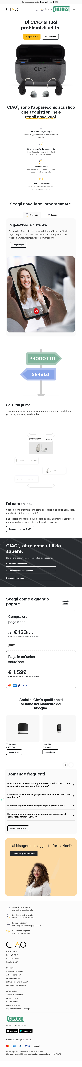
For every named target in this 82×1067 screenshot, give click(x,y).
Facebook (10, 1039)
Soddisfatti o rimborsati (16, 564)
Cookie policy (12, 1002)
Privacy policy (12, 998)
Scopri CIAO (50, 37)
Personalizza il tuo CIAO (20, 529)
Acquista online (66, 602)
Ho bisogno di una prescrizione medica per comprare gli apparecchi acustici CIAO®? (36, 815)
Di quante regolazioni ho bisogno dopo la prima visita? (36, 805)
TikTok (29, 1039)
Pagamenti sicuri (13, 1005)
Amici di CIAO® (12, 958)
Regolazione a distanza (16, 985)
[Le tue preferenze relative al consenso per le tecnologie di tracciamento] (2, 800)
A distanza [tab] (35, 215)
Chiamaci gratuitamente (23, 853)
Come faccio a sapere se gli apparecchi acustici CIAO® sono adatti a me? (39, 795)
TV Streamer (11, 744)
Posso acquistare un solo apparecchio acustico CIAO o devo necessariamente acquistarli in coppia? (39, 784)
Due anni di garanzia (15, 578)
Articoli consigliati (13, 975)
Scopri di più (18, 245)
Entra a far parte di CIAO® (17, 982)
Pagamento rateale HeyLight (18, 1009)
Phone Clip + (47, 744)
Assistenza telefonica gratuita (19, 571)
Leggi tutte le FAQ (18, 828)
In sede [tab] (54, 215)
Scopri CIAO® (12, 955)
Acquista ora (32, 37)
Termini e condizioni (14, 995)
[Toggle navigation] (73, 9)
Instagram (20, 1039)
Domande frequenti (14, 971)
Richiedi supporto (13, 978)
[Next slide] (71, 765)
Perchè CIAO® (12, 962)
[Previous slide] (65, 765)
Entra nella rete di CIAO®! (50, 2)
